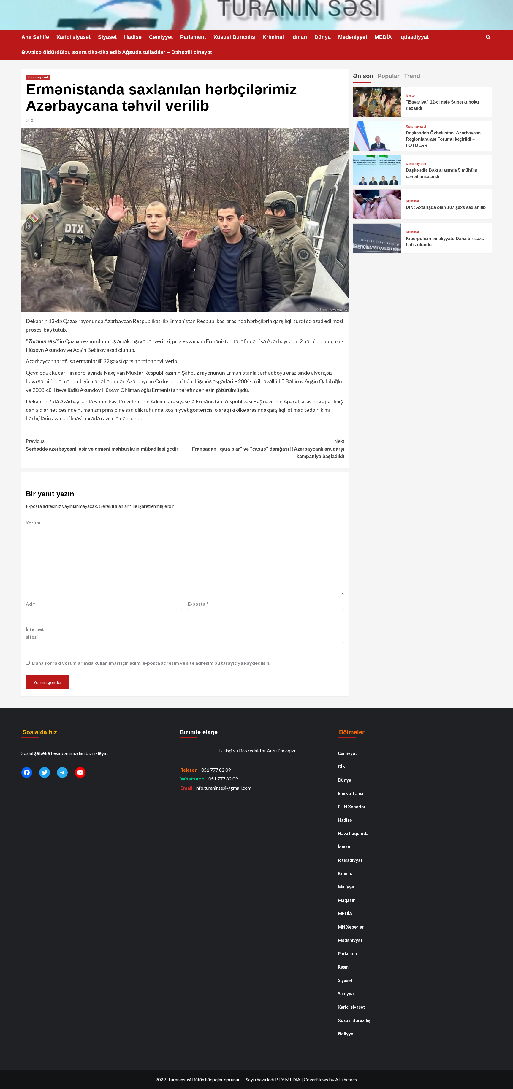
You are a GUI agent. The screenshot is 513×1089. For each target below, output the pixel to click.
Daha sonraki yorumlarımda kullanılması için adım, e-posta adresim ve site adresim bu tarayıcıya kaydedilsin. (151, 663)
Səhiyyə (346, 993)
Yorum (34, 522)
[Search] (488, 37)
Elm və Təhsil (351, 793)
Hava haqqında (353, 833)
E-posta (198, 604)
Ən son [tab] (363, 76)
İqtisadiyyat (414, 37)
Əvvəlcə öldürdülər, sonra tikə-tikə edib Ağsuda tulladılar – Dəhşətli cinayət (116, 52)
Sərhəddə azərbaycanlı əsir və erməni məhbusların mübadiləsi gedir (102, 445)
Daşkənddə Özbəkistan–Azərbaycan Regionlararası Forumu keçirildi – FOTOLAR (443, 139)
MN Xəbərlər (351, 926)
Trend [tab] (412, 76)
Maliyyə (346, 886)
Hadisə (133, 37)
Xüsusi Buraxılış (234, 37)
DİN (342, 766)
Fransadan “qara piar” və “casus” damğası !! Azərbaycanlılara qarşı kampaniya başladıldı (268, 449)
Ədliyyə (345, 1033)
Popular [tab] (389, 76)
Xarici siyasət (73, 37)
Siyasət (107, 37)
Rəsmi (344, 966)
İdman (299, 37)
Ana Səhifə (35, 37)
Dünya (322, 37)
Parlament (193, 37)
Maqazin (347, 900)
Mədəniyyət (352, 37)
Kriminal (273, 37)
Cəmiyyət (161, 37)
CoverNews (316, 1079)
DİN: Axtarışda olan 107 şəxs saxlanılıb (446, 207)
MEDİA (383, 37)
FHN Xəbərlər (351, 806)
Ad (30, 604)
